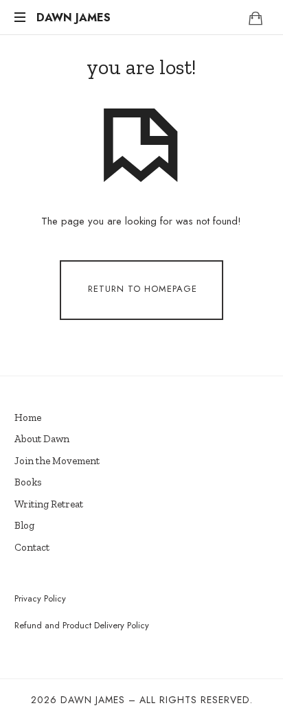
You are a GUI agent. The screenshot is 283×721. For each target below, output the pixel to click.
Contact (31, 547)
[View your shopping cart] (255, 18)
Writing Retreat (48, 504)
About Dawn (41, 439)
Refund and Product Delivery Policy (81, 625)
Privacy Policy (40, 598)
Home (27, 417)
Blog (24, 525)
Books (28, 482)
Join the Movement (57, 461)
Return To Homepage (142, 289)
